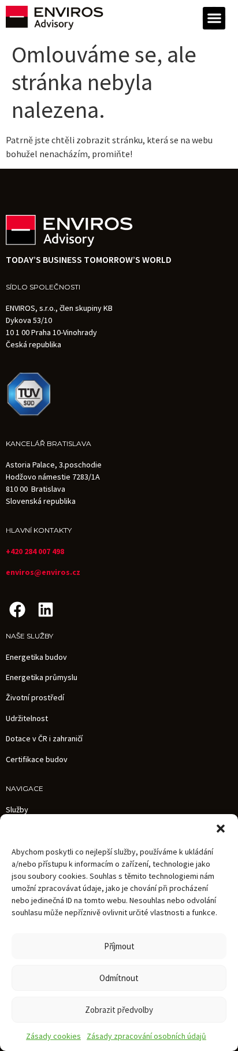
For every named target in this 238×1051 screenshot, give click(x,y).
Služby (17, 809)
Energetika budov (36, 657)
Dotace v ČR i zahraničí (44, 738)
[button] (220, 828)
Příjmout (119, 946)
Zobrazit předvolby (119, 1009)
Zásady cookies (53, 1036)
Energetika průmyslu (41, 677)
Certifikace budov (37, 759)
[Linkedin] (45, 609)
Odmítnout (119, 977)
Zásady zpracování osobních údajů (146, 1036)
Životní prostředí (35, 697)
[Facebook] (17, 609)
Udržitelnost (27, 718)
